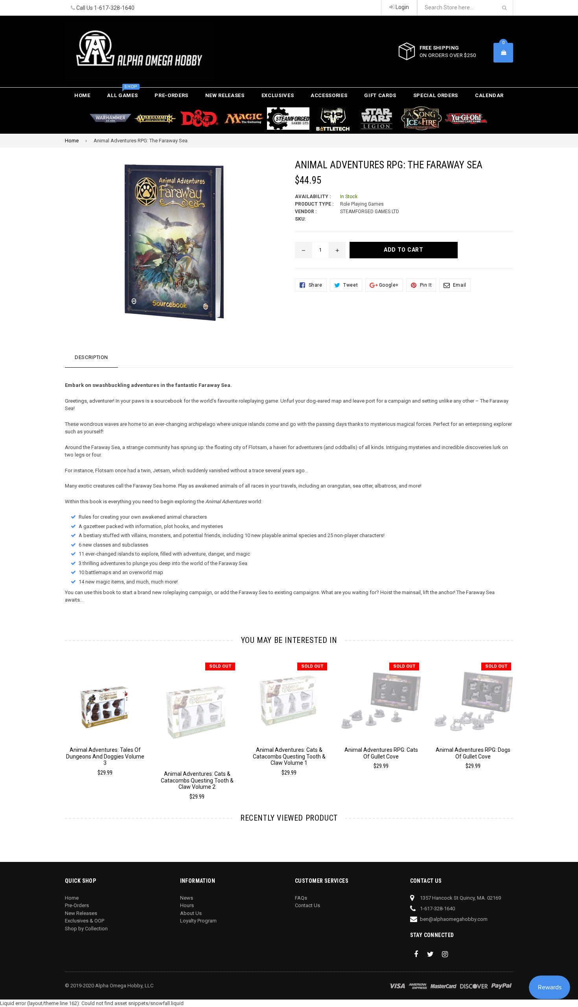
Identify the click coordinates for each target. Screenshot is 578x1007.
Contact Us (307, 905)
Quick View (105, 708)
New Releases (225, 95)
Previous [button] (54, 719)
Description (91, 357)
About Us (191, 913)
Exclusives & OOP (84, 921)
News (186, 898)
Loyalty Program (198, 921)
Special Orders (435, 95)
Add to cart (105, 695)
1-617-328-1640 (114, 8)
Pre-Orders (171, 95)
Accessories (329, 95)
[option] (99, 722)
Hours (187, 905)
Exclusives (277, 95)
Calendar (489, 95)
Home (82, 95)
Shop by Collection (86, 929)
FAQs (301, 898)
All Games (122, 93)
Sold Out (220, 666)
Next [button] (524, 719)
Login (401, 7)
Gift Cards (380, 95)
